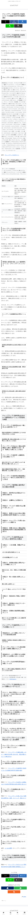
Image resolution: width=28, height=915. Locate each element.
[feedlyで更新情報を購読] (20, 888)
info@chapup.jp (12, 679)
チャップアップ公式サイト (12, 155)
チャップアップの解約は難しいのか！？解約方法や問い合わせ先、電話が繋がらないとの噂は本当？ (13, 754)
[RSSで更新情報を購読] (14, 891)
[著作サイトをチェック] (7, 888)
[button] (18, 26)
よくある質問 (8, 848)
